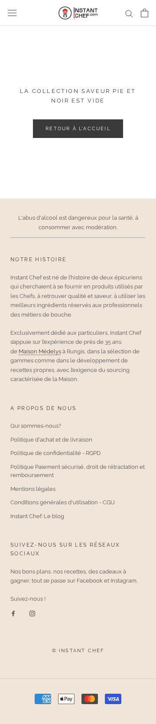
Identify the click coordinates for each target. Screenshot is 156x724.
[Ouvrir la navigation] (12, 13)
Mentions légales (32, 489)
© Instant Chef (78, 651)
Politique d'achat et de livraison (51, 439)
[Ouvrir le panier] (144, 13)
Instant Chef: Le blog (37, 516)
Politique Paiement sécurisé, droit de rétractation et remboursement (77, 471)
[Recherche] (129, 13)
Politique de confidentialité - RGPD (55, 453)
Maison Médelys (40, 351)
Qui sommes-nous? (35, 426)
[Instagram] (32, 613)
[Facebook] (13, 613)
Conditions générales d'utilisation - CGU (62, 502)
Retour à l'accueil (78, 128)
